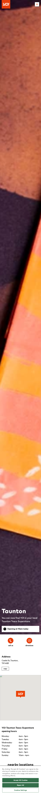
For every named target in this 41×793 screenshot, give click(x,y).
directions (29, 645)
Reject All (20, 785)
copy (5, 669)
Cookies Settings (20, 790)
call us (10, 645)
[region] (20, 779)
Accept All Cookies (20, 780)
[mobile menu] (37, 4)
